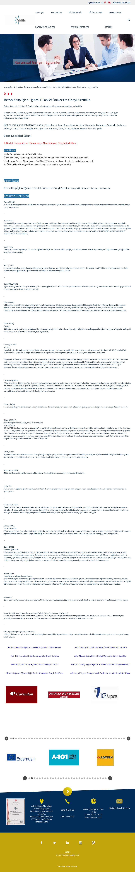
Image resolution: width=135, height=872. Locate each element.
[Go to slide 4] (19, 738)
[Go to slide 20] (61, 738)
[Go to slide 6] (24, 738)
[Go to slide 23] (69, 738)
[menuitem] (41, 12)
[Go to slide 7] (26, 738)
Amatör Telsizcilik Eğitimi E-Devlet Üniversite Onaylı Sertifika (34, 647)
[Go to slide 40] (113, 738)
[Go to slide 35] (100, 738)
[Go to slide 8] (29, 738)
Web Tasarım (71, 866)
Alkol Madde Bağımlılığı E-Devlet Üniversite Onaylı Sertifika (100, 656)
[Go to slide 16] (50, 738)
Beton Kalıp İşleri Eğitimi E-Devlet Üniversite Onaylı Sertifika (100, 647)
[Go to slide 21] (63, 738)
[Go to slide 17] (53, 738)
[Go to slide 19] (58, 738)
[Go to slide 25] (74, 738)
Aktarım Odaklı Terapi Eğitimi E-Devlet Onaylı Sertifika (35, 664)
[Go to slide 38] (108, 738)
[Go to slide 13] (42, 738)
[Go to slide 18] (55, 738)
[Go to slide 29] (84, 738)
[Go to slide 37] (106, 738)
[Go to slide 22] (66, 738)
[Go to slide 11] (37, 738)
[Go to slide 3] (16, 738)
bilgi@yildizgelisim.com (119, 808)
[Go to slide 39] (111, 738)
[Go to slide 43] (121, 738)
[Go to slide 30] (87, 738)
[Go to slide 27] (79, 738)
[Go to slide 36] (103, 738)
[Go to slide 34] (98, 738)
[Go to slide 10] (34, 738)
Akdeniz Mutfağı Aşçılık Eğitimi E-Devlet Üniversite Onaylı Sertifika (100, 664)
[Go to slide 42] (119, 738)
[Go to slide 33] (95, 738)
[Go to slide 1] (11, 738)
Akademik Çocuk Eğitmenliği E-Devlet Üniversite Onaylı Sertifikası (34, 673)
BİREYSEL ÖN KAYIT (121, 2)
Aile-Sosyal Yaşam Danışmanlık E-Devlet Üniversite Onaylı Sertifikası (100, 673)
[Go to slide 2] (13, 738)
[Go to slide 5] (21, 738)
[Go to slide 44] (124, 738)
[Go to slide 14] (45, 738)
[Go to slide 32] (92, 738)
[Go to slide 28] (82, 738)
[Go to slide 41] (116, 738)
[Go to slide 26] (77, 738)
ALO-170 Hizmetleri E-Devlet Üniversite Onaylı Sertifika (35, 656)
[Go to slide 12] (40, 738)
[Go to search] (129, 19)
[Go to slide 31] (90, 738)
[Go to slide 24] (71, 738)
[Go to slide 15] (48, 738)
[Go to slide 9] (32, 738)
